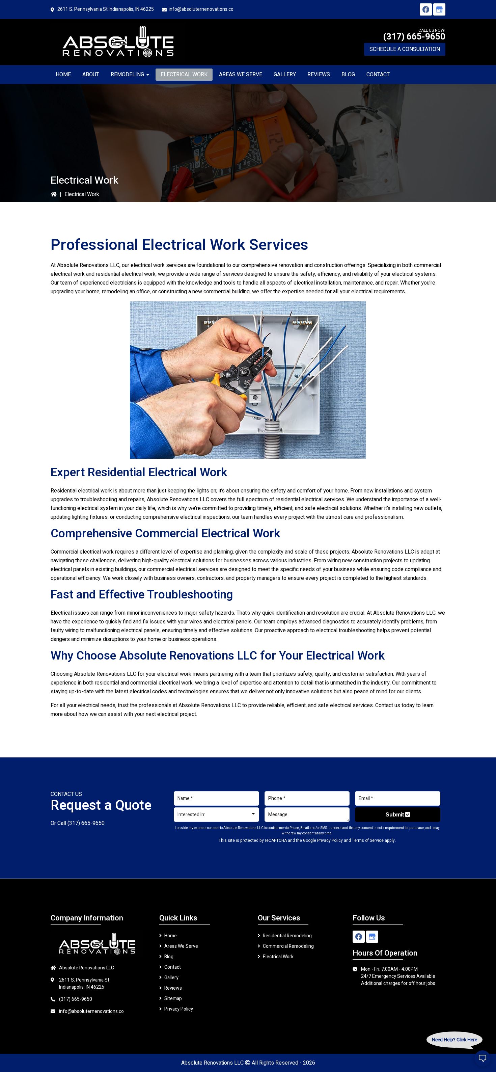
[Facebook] (426, 9)
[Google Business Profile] (439, 9)
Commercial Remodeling (288, 946)
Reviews (173, 988)
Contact (172, 967)
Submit (395, 815)
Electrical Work (278, 956)
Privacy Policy (330, 840)
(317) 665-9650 (414, 36)
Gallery (171, 977)
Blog (168, 956)
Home (170, 935)
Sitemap (173, 998)
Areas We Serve (181, 946)
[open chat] (482, 1058)
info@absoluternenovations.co (201, 9)
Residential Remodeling (287, 935)
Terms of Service (368, 840)
